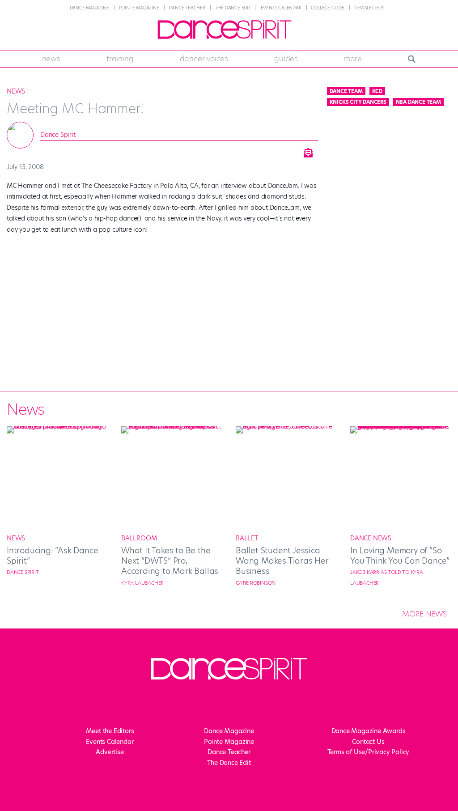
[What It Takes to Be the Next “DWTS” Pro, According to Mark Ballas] (171, 426)
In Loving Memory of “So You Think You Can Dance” (400, 555)
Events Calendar (281, 8)
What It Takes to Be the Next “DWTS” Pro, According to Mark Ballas (169, 561)
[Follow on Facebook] (184, 706)
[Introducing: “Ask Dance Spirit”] (57, 426)
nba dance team (418, 102)
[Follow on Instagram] (220, 706)
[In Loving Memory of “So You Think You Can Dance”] (400, 426)
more (352, 58)
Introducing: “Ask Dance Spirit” (52, 555)
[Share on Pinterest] (284, 150)
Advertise (109, 751)
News (51, 58)
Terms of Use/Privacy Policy (368, 751)
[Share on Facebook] (217, 150)
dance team (346, 91)
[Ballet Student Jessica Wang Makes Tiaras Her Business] (286, 426)
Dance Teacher (187, 8)
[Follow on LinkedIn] (256, 706)
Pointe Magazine (139, 8)
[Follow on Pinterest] (274, 706)
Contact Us (368, 741)
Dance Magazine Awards (368, 730)
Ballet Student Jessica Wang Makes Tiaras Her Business (282, 561)
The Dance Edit (233, 8)
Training (119, 58)
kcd (377, 91)
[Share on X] (240, 150)
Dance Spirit (58, 134)
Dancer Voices (204, 58)
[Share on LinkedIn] (262, 150)
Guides (286, 58)
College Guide (327, 8)
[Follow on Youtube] (238, 706)
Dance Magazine (89, 8)
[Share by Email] (307, 150)
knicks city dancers (358, 102)
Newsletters (369, 8)
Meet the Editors (110, 730)
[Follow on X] (202, 706)
